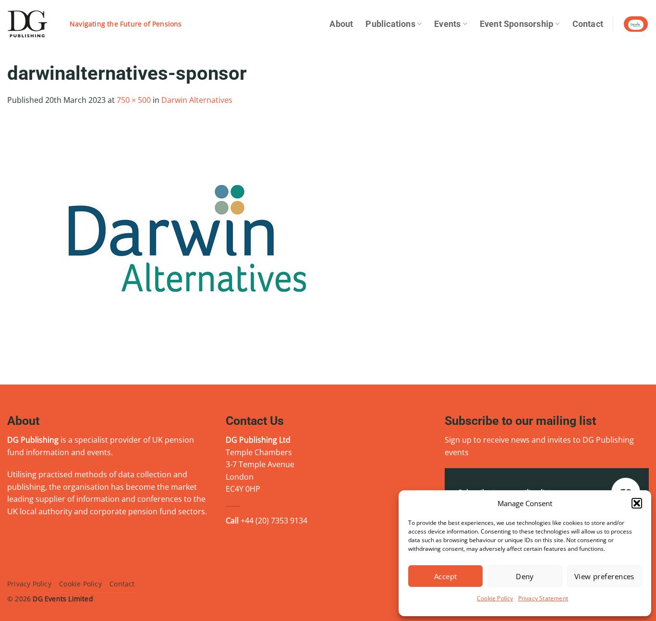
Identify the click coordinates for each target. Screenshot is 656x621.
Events (447, 24)
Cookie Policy (495, 598)
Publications (390, 24)
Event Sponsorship (516, 24)
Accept (445, 576)
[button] (637, 503)
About (341, 24)
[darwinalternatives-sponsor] (187, 237)
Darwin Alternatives (196, 100)
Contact (587, 24)
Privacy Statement (543, 598)
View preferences (604, 576)
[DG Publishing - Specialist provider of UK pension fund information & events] (31, 24)
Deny (525, 576)
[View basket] (636, 24)
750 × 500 (134, 100)
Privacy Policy (29, 583)
